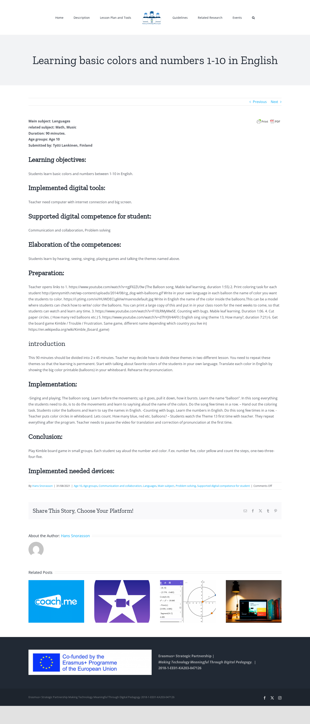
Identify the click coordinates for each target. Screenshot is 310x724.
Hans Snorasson (42, 486)
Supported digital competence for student (223, 486)
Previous (260, 101)
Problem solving (186, 486)
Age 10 (78, 486)
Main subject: (166, 486)
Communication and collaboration (120, 486)
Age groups (90, 486)
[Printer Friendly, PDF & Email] (268, 121)
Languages (149, 486)
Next (274, 101)
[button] (233, 17)
